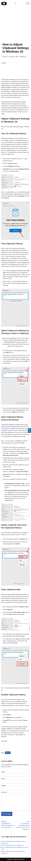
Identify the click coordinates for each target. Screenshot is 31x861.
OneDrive (6, 428)
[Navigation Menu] (28, 3)
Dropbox (12, 428)
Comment (4, 792)
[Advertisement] (15, 26)
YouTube (3, 62)
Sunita (5, 56)
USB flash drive (5, 426)
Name (3, 772)
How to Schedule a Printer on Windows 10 (12, 845)
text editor (5, 285)
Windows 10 (23, 56)
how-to (8, 752)
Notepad (10, 276)
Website (3, 785)
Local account (11, 451)
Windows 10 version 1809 (12, 443)
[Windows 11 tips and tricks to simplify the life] (4, 3)
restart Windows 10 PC (14, 338)
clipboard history (16, 89)
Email (3, 778)
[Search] (15, 3)
